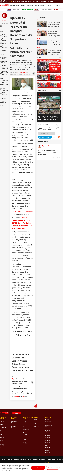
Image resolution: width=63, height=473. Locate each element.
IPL (35, 423)
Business (30, 5)
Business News (14, 418)
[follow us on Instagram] (49, 2)
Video (4, 29)
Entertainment (40, 5)
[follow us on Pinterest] (51, 2)
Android (16, 396)
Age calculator (5, 89)
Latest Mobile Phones (2, 446)
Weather (48, 417)
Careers (16, 459)
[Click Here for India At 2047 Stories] (9, 10)
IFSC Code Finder (5, 57)
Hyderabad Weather (48, 426)
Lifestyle (57, 5)
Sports (50, 5)
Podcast (4, 43)
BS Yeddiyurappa (17, 386)
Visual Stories (25, 422)
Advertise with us (60, 1)
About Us (2, 459)
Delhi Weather (48, 421)
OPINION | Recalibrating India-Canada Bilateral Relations (48, 152)
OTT (24, 426)
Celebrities (26, 429)
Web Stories (4, 35)
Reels (3, 32)
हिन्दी (14, 1)
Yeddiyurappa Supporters (19, 388)
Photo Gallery (4, 39)
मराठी (18, 1)
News (23, 5)
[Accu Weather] (58, 137)
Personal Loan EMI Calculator (5, 72)
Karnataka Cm (20, 379)
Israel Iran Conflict (46, 9)
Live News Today (3, 418)
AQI (3, 105)
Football (36, 426)
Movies (25, 443)
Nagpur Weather (48, 451)
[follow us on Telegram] (53, 2)
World (2, 421)
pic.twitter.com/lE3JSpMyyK (22, 211)
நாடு (34, 1)
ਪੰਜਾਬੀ (22, 1)
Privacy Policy (51, 459)
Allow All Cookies (38, 468)
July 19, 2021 (25, 214)
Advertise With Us (26, 459)
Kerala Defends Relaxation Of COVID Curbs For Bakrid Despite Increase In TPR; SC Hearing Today (22, 223)
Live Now (5, 23)
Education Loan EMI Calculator (5, 84)
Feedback (9, 459)
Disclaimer (42, 459)
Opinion (4, 50)
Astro (1, 431)
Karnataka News (17, 383)
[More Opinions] (60, 141)
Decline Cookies (53, 468)
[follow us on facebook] (42, 2)
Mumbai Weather (48, 431)
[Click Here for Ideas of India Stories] (36, 10)
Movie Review (4, 46)
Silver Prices (4, 101)
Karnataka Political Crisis (19, 381)
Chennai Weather (48, 441)
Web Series (24, 439)
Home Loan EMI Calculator (5, 67)
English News (14, 5)
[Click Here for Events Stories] (56, 9)
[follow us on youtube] (46, 2)
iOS (23, 396)
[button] (4, 17)
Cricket (36, 420)
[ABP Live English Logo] (4, 5)
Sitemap (35, 459)
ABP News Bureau (22, 72)
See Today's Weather (44, 137)
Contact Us (60, 459)
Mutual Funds (13, 427)
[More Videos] (60, 57)
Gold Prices (4, 97)
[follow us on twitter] (39, 2)
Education (3, 428)
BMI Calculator (5, 93)
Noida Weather (48, 446)
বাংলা (26, 1)
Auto (1, 434)
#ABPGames (16, 9)
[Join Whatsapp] (55, 2)
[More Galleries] (60, 90)
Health (2, 437)
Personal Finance (14, 422)
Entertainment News (26, 418)
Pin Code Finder (4, 62)
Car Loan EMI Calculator (5, 78)
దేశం (37, 1)
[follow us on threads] (44, 2)
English (10, 1)
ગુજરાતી (30, 1)
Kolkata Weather (48, 436)
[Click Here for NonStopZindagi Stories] (27, 9)
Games (4, 26)
